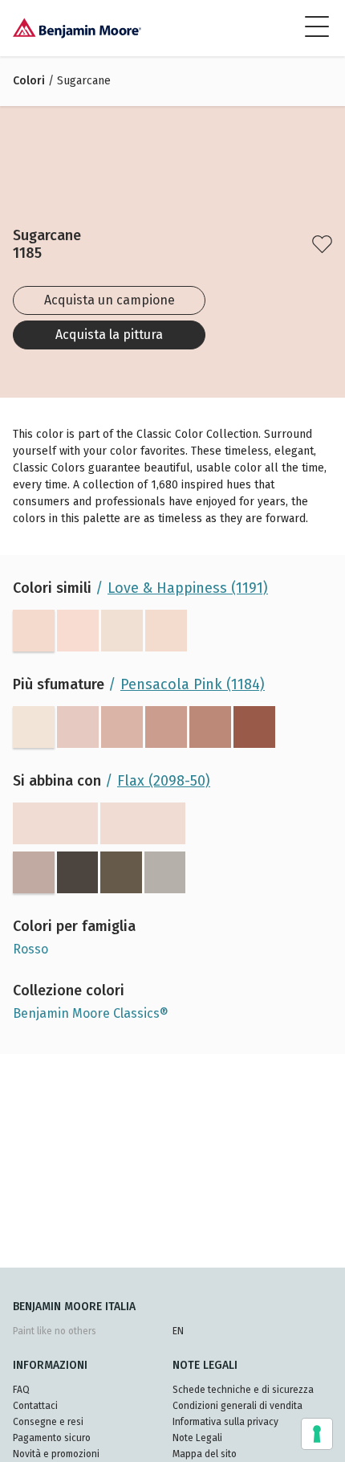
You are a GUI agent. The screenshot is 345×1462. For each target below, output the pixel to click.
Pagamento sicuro (52, 1438)
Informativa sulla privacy (225, 1421)
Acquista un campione (109, 300)
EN (178, 1331)
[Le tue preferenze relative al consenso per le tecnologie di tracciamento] (317, 1434)
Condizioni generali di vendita (237, 1405)
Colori (29, 81)
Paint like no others (54, 1331)
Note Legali (197, 1438)
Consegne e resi (48, 1421)
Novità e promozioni (56, 1454)
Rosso (30, 949)
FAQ (21, 1389)
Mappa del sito (204, 1454)
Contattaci (35, 1405)
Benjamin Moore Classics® (90, 1013)
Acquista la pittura (109, 334)
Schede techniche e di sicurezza (243, 1389)
